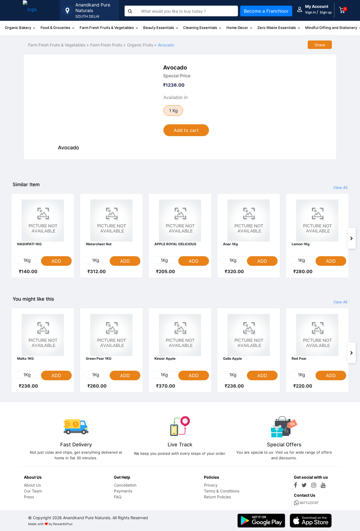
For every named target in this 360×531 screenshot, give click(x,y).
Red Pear (299, 358)
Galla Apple (232, 358)
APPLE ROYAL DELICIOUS (175, 244)
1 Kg (173, 110)
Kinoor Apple (165, 358)
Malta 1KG (25, 358)
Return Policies (217, 496)
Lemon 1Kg (301, 244)
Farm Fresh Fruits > (108, 44)
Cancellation (125, 485)
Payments (123, 491)
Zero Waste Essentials (277, 27)
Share (319, 44)
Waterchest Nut (99, 244)
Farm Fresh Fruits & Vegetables (107, 27)
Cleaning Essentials (200, 27)
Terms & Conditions (221, 491)
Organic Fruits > (142, 44)
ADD (56, 261)
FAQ (118, 496)
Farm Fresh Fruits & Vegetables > (58, 44)
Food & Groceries (55, 27)
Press (29, 496)
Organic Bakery (18, 27)
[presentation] (8, 238)
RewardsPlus (63, 524)
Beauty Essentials (159, 27)
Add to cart (186, 130)
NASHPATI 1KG (29, 244)
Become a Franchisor (266, 11)
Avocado (166, 44)
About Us (32, 485)
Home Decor (237, 27)
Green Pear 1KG (98, 358)
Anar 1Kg (230, 244)
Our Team (33, 491)
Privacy (211, 485)
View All (340, 187)
